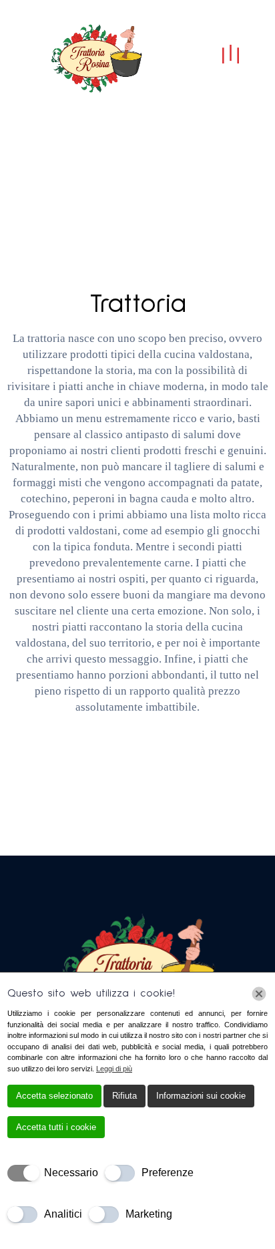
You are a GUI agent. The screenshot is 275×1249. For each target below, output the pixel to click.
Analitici (63, 1214)
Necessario (71, 1172)
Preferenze (168, 1172)
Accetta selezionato (54, 1096)
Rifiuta (124, 1096)
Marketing (148, 1214)
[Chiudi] (259, 994)
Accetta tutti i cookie (56, 1127)
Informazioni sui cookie (201, 1096)
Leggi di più (114, 1069)
